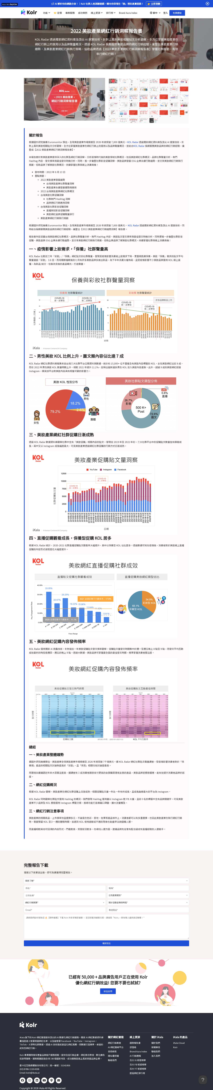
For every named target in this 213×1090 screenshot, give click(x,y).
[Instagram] (30, 1080)
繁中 (155, 13)
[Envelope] (59, 1080)
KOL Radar (132, 142)
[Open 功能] (49, 13)
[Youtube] (44, 1080)
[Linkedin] (37, 1080)
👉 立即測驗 (154, 3)
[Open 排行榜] (114, 13)
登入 (165, 13)
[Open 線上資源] (102, 13)
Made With (5, 4)
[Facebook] (22, 1080)
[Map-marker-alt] (51, 1080)
